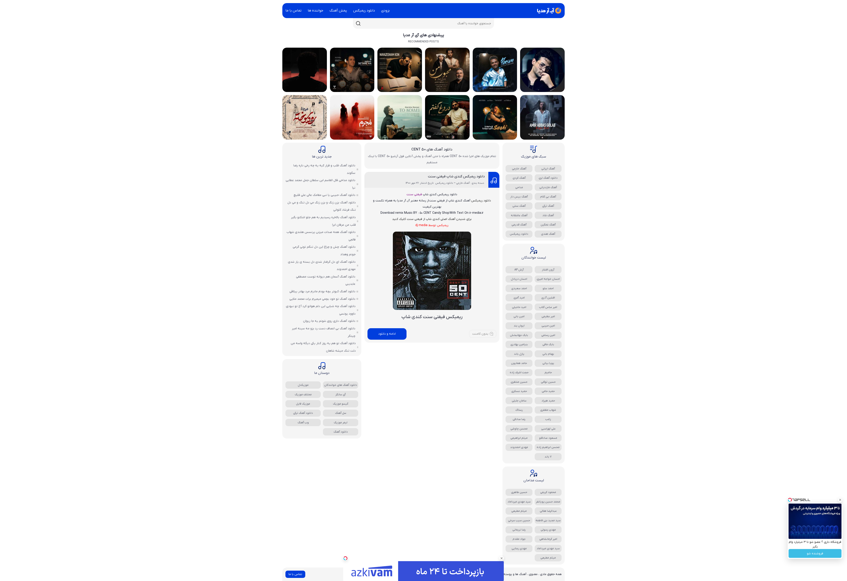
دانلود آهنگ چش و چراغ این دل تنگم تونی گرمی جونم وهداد (324, 251)
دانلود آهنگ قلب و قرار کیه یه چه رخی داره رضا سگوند (324, 169)
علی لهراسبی (548, 429)
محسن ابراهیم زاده (548, 447)
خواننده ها (315, 10)
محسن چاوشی (519, 429)
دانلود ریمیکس (364, 10)
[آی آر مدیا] (548, 10)
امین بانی (519, 316)
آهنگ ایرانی (548, 169)
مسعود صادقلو (548, 438)
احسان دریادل (519, 279)
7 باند (548, 457)
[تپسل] (345, 558)
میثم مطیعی (519, 511)
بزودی (385, 10)
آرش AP (519, 270)
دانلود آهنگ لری (548, 178)
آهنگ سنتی (519, 206)
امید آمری (519, 298)
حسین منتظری (519, 382)
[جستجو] (358, 23)
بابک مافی (548, 344)
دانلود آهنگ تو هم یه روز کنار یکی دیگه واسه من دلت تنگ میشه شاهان (323, 347)
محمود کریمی (548, 492)
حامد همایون (519, 363)
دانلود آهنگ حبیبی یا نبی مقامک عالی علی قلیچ (324, 195)
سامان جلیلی (519, 401)
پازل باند (519, 354)
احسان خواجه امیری (548, 279)
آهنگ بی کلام (548, 197)
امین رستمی (548, 335)
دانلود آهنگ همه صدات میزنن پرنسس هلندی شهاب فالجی (321, 236)
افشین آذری (548, 298)
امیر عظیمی (548, 316)
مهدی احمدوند (519, 447)
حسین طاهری (519, 492)
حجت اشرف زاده (519, 372)
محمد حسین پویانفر (548, 502)
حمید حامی (548, 391)
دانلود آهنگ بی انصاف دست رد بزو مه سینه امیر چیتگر (323, 332)
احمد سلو (548, 288)
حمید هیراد (548, 401)
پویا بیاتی (548, 363)
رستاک (519, 410)
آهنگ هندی (548, 234)
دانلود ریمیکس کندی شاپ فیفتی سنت (456, 176)
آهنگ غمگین (548, 225)
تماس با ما (293, 10)
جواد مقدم (519, 539)
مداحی (519, 187)
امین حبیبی (548, 326)
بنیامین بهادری (519, 344)
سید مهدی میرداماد (519, 502)
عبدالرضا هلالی (548, 511)
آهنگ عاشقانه (519, 215)
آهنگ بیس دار (519, 197)
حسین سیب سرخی (519, 520)
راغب (548, 419)
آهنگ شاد (548, 215)
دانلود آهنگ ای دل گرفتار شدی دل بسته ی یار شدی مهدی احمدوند (322, 266)
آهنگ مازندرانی (548, 187)
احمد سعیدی (519, 288)
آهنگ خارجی (519, 169)
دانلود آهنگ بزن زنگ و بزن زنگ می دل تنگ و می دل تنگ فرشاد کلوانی (321, 206)
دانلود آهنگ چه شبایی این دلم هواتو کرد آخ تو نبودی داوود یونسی (321, 310)
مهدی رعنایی (519, 548)
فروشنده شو (815, 553)
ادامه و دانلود (387, 334)
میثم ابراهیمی (519, 438)
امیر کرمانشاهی (548, 539)
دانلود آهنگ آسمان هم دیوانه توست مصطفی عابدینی (325, 280)
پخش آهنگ (338, 10)
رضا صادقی (519, 419)
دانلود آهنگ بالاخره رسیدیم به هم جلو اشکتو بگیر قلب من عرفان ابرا (323, 221)
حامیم (548, 372)
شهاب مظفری (548, 410)
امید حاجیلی (519, 307)
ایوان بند (519, 326)
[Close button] (840, 500)
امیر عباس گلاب (548, 307)
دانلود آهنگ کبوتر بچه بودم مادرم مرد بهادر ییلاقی (322, 291)
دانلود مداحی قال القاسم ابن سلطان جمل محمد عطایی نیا (320, 184)
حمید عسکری (519, 391)
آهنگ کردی (519, 178)
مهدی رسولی (548, 530)
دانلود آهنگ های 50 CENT (431, 149)
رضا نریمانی (519, 530)
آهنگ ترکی (548, 206)
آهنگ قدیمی (519, 225)
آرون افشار (548, 270)
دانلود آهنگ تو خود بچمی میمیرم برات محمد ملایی (322, 299)
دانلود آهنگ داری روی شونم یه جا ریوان (329, 321)
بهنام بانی (548, 354)
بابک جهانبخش (519, 335)
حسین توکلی (548, 382)
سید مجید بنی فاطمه (548, 520)
